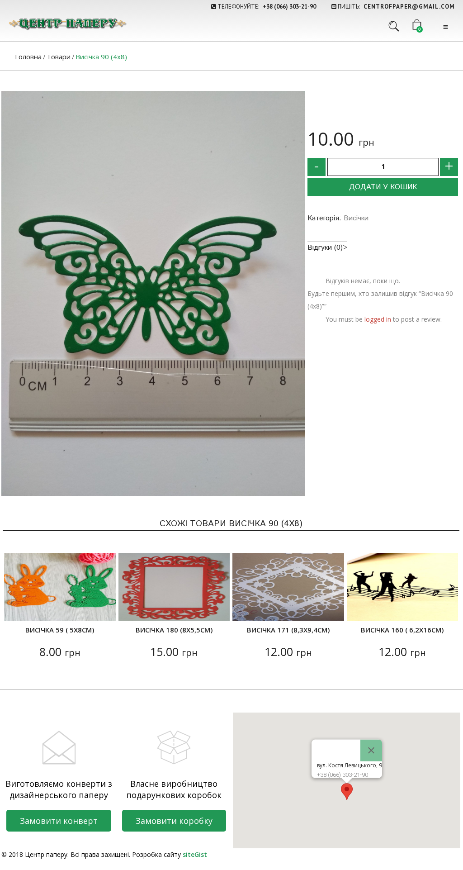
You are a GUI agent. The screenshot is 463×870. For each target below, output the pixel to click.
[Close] (371, 750)
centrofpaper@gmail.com (409, 6)
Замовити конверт (59, 820)
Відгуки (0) (325, 247)
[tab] (327, 247)
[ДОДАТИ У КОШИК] (16, 608)
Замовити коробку (174, 820)
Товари (59, 56)
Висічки (356, 218)
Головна (28, 56)
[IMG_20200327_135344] (153, 293)
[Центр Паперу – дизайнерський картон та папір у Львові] (67, 24)
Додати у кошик (383, 187)
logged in (377, 319)
